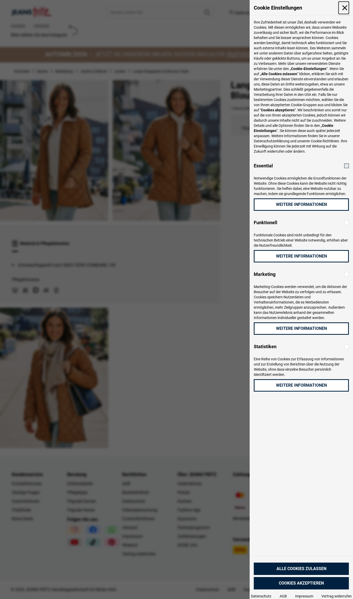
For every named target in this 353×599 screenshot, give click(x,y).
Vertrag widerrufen (336, 596)
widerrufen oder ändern (286, 151)
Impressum (304, 596)
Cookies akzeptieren (301, 583)
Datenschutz (261, 596)
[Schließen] (344, 8)
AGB (283, 596)
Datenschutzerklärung (271, 141)
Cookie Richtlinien (325, 141)
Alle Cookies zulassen (301, 568)
